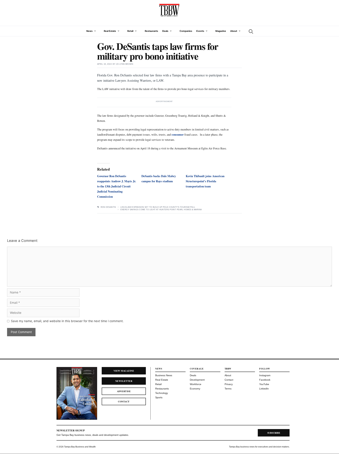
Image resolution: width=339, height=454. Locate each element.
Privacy (229, 384)
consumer (178, 134)
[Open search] (250, 31)
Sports (158, 397)
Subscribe (273, 432)
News (89, 31)
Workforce (195, 384)
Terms (228, 388)
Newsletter (123, 381)
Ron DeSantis (108, 207)
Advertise (124, 391)
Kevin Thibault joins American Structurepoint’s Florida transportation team (205, 181)
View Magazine (124, 370)
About (233, 31)
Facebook (264, 379)
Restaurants (151, 31)
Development (197, 379)
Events (200, 31)
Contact (123, 401)
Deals (165, 31)
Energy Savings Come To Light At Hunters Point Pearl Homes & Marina (161, 209)
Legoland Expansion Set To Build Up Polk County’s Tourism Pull (157, 207)
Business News (163, 375)
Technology (161, 393)
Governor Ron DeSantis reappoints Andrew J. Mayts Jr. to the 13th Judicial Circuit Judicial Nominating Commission (116, 186)
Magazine (220, 31)
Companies (186, 31)
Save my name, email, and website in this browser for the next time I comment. (67, 321)
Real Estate (110, 31)
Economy (195, 388)
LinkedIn (264, 388)
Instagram (264, 375)
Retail (130, 31)
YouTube (264, 384)
